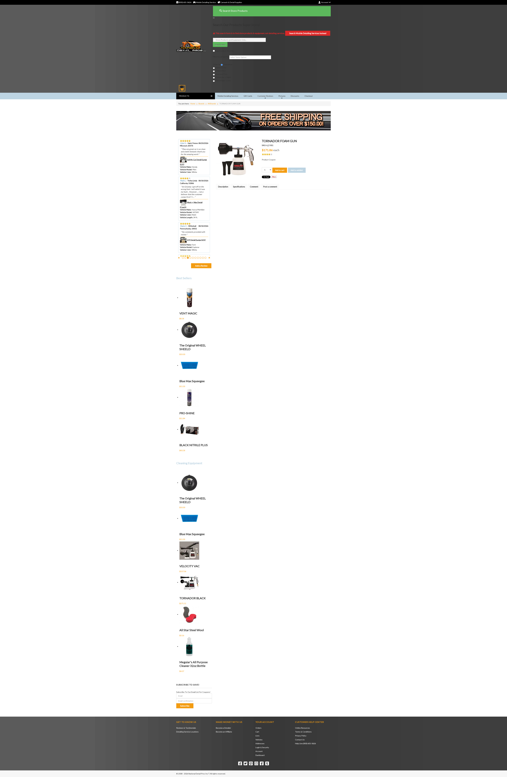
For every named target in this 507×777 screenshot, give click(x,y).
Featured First (221, 74)
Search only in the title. (224, 51)
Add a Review (201, 265)
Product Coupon (269, 160)
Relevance (227, 64)
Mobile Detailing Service (206, 2)
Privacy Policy (300, 736)
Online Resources (302, 728)
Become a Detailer (223, 728)
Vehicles (258, 739)
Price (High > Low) (223, 80)
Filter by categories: (221, 57)
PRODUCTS (184, 96)
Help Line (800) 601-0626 (305, 743)
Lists (257, 736)
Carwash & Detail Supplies (231, 2)
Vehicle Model (186, 172)
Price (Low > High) (223, 77)
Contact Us (300, 739)
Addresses (259, 743)
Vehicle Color (185, 175)
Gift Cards (248, 96)
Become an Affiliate (224, 732)
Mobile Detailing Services (228, 96)
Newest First (220, 67)
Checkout (308, 96)
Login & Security (262, 747)
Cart (257, 732)
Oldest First (220, 71)
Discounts (295, 96)
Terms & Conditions (303, 732)
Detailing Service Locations (187, 732)
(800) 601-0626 (184, 2)
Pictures (281, 96)
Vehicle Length (186, 177)
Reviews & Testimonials (186, 728)
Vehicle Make (185, 169)
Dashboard (259, 755)
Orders (258, 728)
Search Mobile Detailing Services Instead (307, 33)
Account (259, 751)
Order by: (217, 64)
